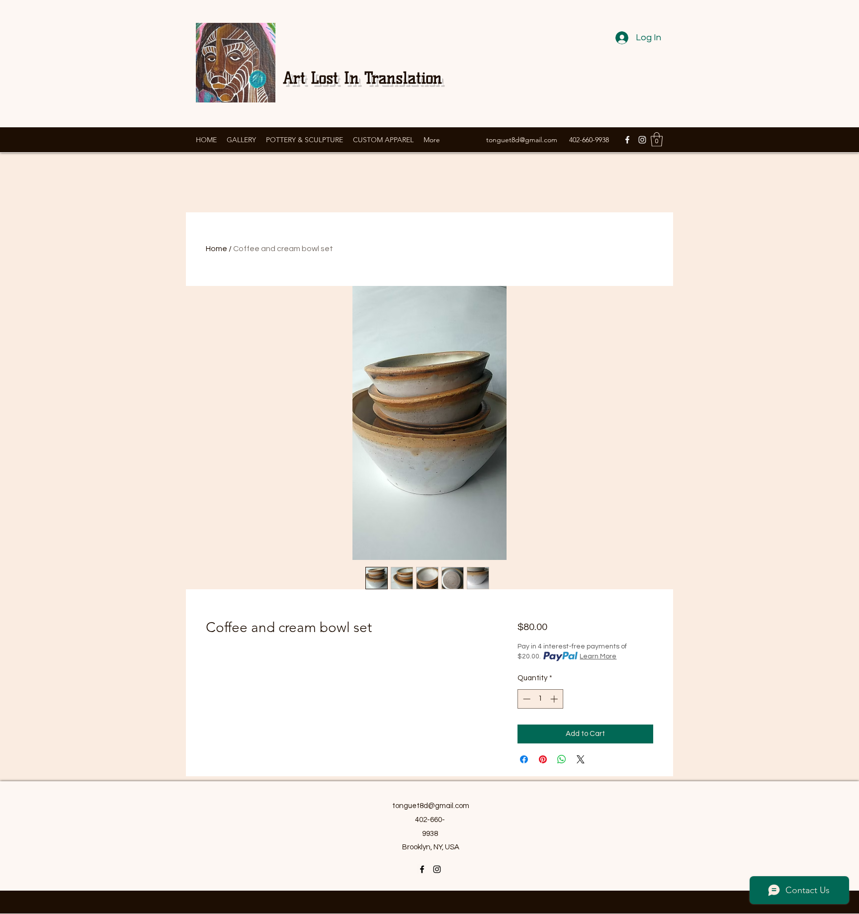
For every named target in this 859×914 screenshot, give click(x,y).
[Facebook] (627, 140)
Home (216, 249)
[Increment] (555, 699)
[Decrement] (525, 699)
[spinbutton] (540, 699)
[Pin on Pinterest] (543, 759)
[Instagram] (642, 140)
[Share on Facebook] (524, 759)
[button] (657, 139)
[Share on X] (581, 759)
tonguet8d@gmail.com (521, 139)
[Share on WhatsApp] (562, 759)
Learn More (598, 656)
